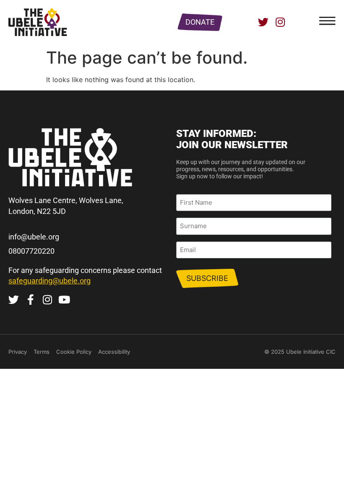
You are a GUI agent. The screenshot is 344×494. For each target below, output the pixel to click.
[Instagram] (280, 22)
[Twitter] (263, 22)
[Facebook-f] (30, 299)
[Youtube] (64, 299)
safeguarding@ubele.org (49, 280)
